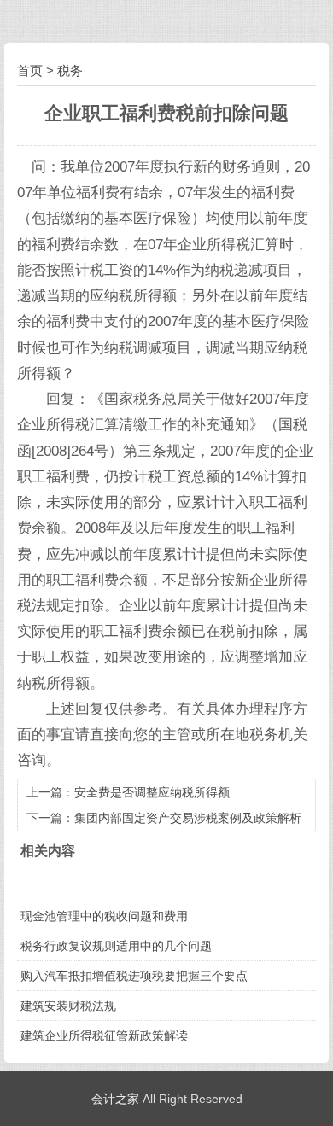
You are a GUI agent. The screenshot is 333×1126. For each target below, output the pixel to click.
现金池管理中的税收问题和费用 (104, 916)
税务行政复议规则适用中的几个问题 (116, 946)
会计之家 (115, 1099)
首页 (30, 70)
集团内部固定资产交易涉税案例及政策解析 (187, 818)
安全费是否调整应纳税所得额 (152, 792)
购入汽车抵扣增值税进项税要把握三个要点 (134, 976)
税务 (70, 70)
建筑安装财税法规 (68, 1005)
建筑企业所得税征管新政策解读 (104, 1035)
